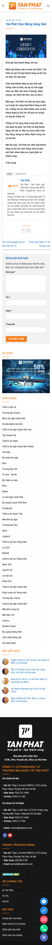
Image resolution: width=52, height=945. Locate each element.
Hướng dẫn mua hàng (11, 918)
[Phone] (44, 928)
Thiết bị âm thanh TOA (12, 513)
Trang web (10, 324)
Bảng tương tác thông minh (14, 592)
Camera (5, 620)
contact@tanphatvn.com (21, 828)
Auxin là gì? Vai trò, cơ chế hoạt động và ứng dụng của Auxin (29, 680)
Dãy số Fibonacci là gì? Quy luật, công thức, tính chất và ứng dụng (28, 671)
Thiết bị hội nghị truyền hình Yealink (18, 446)
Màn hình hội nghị (9, 519)
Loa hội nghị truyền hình (12, 497)
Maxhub (5, 553)
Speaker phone (9, 626)
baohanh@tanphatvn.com (21, 864)
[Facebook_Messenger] (44, 901)
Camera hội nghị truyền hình (14, 603)
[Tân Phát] (13, 185)
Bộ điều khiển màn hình (12, 424)
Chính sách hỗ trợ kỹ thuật (13, 923)
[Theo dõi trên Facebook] (4, 835)
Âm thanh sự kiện (10, 480)
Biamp (5, 491)
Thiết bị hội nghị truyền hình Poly (16, 429)
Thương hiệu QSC (10, 525)
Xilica (4, 530)
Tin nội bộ (10, 20)
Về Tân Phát (7, 890)
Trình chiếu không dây (12, 637)
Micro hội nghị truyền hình (13, 418)
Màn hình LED (8, 615)
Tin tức (18, 20)
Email (9, 311)
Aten (4, 485)
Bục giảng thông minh (12, 631)
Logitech (6, 536)
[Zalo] (44, 910)
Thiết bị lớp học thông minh (14, 542)
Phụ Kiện (6, 452)
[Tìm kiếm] (3, 6)
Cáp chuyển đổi (9, 435)
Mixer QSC (7, 564)
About (9, 174)
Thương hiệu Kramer (11, 412)
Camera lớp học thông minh (14, 558)
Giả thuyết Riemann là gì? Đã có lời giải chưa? (28, 690)
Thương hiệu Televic (11, 598)
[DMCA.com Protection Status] (11, 874)
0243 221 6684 (22, 792)
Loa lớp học (7, 575)
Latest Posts (20, 174)
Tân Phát (25, 180)
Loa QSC (6, 547)
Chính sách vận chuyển (12, 935)
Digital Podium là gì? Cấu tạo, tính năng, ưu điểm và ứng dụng (30, 661)
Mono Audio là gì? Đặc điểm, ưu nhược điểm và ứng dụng (28, 699)
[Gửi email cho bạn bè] (28, 230)
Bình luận (11, 272)
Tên (8, 297)
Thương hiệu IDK (9, 469)
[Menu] (48, 5)
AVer (4, 463)
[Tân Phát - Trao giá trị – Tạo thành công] (25, 6)
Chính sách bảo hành (11, 929)
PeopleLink (7, 508)
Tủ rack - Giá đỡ (9, 474)
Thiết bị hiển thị (9, 407)
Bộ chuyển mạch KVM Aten (14, 502)
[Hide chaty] (44, 937)
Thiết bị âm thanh (10, 441)
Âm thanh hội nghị (10, 457)
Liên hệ (5, 901)
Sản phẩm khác (9, 643)
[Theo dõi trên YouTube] (10, 835)
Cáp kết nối (7, 570)
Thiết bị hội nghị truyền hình (14, 586)
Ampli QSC (7, 581)
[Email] (44, 919)
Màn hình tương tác (10, 609)
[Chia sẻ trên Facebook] (23, 230)
